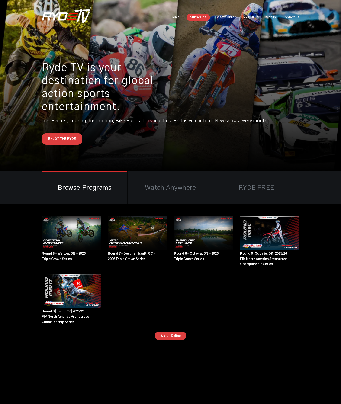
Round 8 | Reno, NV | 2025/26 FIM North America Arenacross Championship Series (65, 317)
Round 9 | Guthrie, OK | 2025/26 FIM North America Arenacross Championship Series (263, 259)
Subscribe (198, 17)
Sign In (271, 17)
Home (175, 17)
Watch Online (226, 17)
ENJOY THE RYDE (62, 139)
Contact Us (291, 17)
